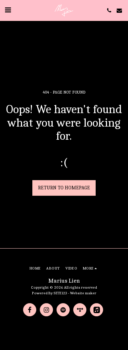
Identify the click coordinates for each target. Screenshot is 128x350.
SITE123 (60, 293)
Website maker (83, 293)
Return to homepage (64, 188)
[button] (8, 10)
